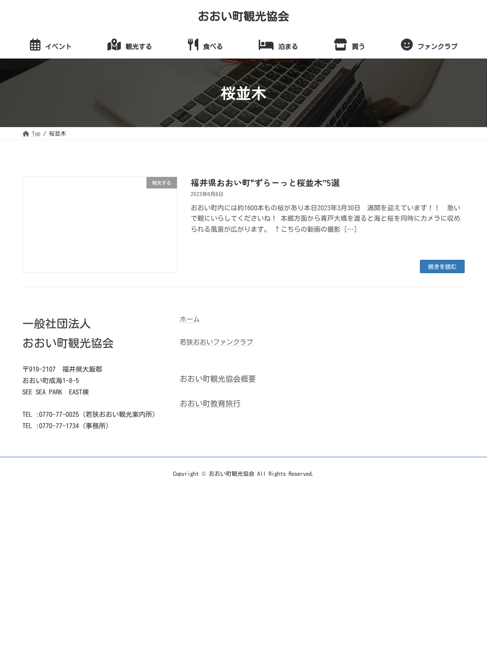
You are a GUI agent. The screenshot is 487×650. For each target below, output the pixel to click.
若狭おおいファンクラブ (216, 342)
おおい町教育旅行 (210, 403)
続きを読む (442, 266)
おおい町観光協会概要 (218, 379)
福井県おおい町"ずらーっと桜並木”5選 (265, 182)
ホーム (190, 319)
